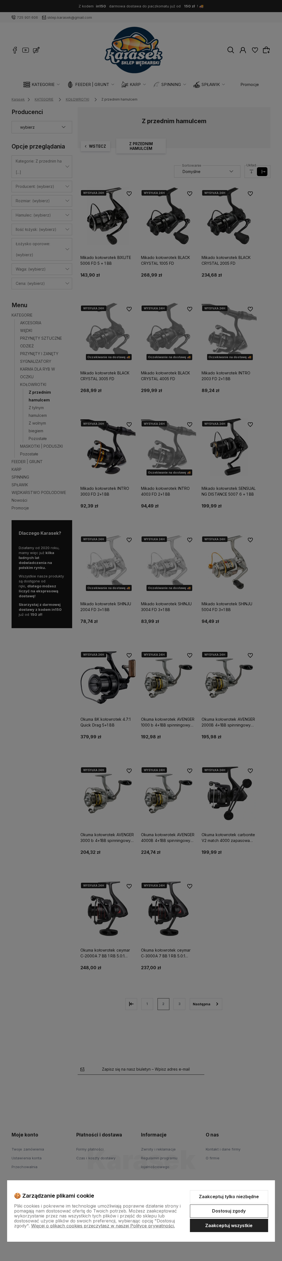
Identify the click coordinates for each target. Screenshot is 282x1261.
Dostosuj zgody (229, 1211)
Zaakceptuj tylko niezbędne (229, 1196)
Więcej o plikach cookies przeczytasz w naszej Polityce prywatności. (103, 1225)
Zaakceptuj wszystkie (229, 1225)
